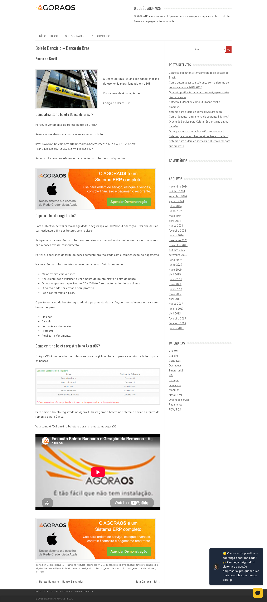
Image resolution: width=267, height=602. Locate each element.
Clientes (174, 351)
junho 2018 (175, 279)
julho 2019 (175, 260)
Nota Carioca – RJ (147, 581)
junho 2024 (175, 211)
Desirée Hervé (54, 564)
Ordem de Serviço (179, 400)
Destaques (175, 365)
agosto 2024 (176, 201)
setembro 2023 (178, 255)
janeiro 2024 (176, 235)
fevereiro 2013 (177, 323)
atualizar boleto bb (48, 568)
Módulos (81, 564)
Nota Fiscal (175, 395)
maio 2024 (175, 216)
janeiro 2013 (176, 328)
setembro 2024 (178, 196)
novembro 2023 (178, 245)
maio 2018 (175, 284)
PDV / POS (175, 409)
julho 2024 (175, 206)
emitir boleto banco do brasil (72, 568)
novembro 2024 (178, 186)
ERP (171, 375)
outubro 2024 (177, 191)
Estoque (174, 380)
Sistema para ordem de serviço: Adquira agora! (196, 112)
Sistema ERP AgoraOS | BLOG (58, 598)
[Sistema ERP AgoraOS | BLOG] (55, 9)
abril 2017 (175, 299)
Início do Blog (48, 36)
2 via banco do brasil (111, 564)
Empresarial (176, 370)
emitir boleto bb (95, 568)
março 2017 (176, 303)
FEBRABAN (114, 226)
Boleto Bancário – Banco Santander (59, 581)
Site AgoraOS (74, 36)
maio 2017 (175, 294)
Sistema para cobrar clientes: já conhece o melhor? (198, 136)
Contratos (175, 360)
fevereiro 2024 (177, 230)
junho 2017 (175, 289)
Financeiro (70, 564)
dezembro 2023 (178, 240)
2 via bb (125, 564)
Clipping (174, 355)
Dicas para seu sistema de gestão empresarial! (196, 131)
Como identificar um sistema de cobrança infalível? (199, 116)
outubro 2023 (177, 250)
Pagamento (91, 564)
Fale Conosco (100, 36)
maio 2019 (175, 269)
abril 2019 (175, 274)
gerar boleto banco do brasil (117, 568)
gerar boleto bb (139, 568)
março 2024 (176, 225)
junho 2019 (175, 264)
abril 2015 (175, 313)
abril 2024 (175, 221)
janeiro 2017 (176, 309)
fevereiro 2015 (177, 318)
